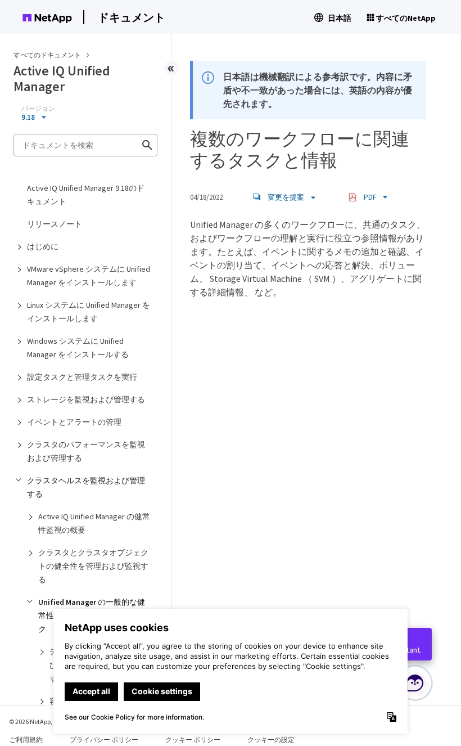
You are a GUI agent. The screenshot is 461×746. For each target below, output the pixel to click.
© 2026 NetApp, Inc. (36, 721)
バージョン (38, 108)
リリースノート (54, 224)
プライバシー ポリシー (104, 739)
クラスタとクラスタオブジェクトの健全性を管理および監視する (93, 566)
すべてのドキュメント (47, 55)
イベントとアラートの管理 (74, 422)
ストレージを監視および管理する (86, 399)
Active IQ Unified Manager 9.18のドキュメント (85, 194)
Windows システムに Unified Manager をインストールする (78, 347)
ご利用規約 (26, 739)
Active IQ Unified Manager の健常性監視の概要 (94, 523)
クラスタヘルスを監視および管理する (86, 487)
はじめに (42, 246)
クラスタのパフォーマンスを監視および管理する (86, 451)
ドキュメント (131, 17)
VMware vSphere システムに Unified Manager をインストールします (88, 275)
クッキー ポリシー (192, 739)
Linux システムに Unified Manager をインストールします (88, 311)
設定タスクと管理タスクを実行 (82, 377)
